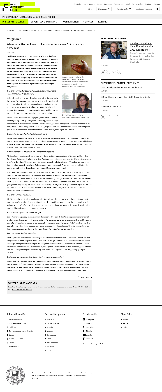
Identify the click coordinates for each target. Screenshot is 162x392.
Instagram (90, 319)
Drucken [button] (126, 319)
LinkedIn (89, 323)
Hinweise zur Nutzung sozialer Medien (95, 344)
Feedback (126, 323)
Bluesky (89, 331)
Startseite (77, 4)
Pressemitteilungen (14, 21)
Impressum (108, 4)
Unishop (156, 4)
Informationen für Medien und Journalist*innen (28, 16)
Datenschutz (118, 4)
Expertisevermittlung (44, 21)
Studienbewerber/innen (17, 323)
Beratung (148, 4)
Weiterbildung (14, 346)
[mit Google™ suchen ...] (157, 9)
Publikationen (70, 21)
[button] (90, 9)
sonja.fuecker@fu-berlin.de (22, 289)
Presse (11, 342)
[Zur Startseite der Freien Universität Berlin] (20, 7)
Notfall (127, 4)
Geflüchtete (13, 327)
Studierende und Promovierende (21, 331)
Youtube (89, 335)
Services (88, 21)
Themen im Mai (78, 30)
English (125, 327)
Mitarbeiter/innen (15, 319)
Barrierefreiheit (137, 4)
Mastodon (89, 327)
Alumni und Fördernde (17, 339)
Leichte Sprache (89, 4)
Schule (11, 335)
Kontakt (99, 4)
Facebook (89, 339)
